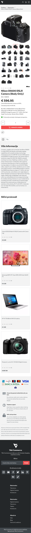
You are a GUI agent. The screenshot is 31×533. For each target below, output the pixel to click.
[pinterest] (27, 472)
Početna (3, 7)
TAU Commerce (19, 531)
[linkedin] (23, 472)
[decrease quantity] (3, 122)
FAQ (11, 518)
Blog (11, 520)
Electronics (11, 7)
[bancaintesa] (11, 384)
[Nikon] (28, 86)
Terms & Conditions (15, 522)
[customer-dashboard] (23, 2)
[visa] (15, 387)
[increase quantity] (28, 122)
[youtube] (8, 472)
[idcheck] (25, 384)
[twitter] (18, 472)
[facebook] (13, 472)
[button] (2, 132)
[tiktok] (18, 477)
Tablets (12, 506)
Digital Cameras (14, 490)
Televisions (13, 488)
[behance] (13, 477)
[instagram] (4, 472)
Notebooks (13, 492)
